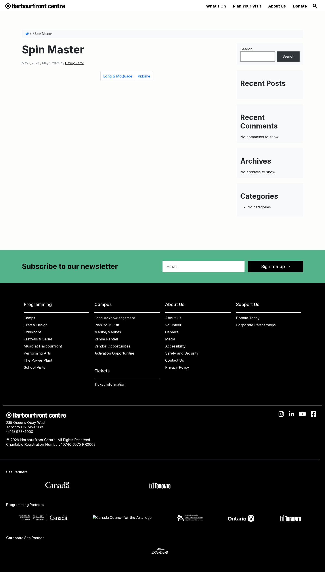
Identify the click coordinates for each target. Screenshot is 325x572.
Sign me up (276, 266)
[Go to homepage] (35, 5)
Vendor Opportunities (112, 346)
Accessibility (175, 346)
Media (170, 339)
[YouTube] (302, 414)
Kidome (144, 76)
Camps (29, 318)
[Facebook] (313, 414)
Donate (300, 6)
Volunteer (173, 325)
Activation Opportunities (114, 353)
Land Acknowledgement (114, 318)
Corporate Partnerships (256, 325)
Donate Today (248, 318)
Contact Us (174, 360)
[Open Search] (315, 6)
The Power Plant (38, 360)
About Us (277, 6)
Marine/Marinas (107, 332)
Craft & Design (36, 325)
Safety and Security (181, 353)
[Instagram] (281, 414)
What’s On (216, 6)
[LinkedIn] (291, 414)
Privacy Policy (177, 367)
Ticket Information (109, 384)
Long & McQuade (117, 76)
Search (246, 49)
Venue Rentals (106, 339)
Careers (171, 332)
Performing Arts (37, 353)
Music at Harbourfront (43, 346)
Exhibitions (33, 332)
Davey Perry (74, 63)
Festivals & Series (38, 339)
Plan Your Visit (247, 6)
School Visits (34, 367)
